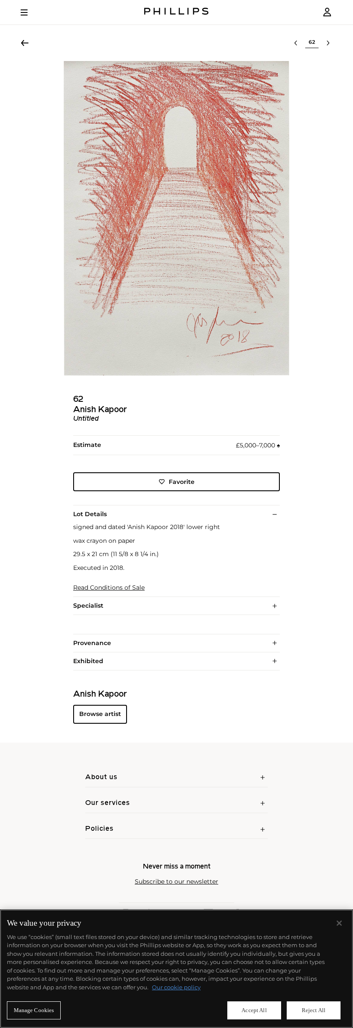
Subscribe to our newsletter (176, 881)
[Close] (339, 923)
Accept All (254, 1010)
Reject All (313, 1010)
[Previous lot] (296, 43)
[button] (176, 218)
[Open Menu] (30, 12)
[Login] (327, 12)
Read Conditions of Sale (109, 587)
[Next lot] (328, 43)
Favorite (182, 482)
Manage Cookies (34, 1010)
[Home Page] (176, 12)
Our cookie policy (176, 987)
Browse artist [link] (100, 714)
